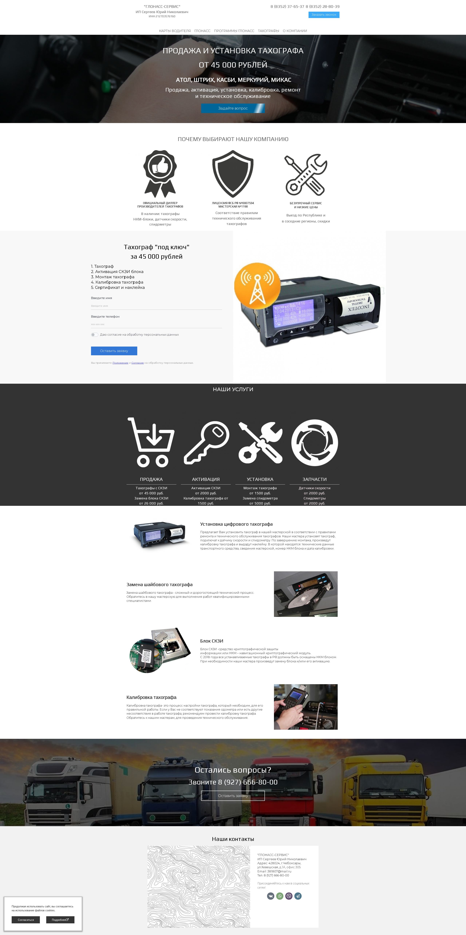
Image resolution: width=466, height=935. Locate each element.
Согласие (137, 362)
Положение (120, 362)
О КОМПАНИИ (295, 31)
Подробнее (59, 919)
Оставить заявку (114, 351)
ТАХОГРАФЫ (268, 31)
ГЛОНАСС (202, 31)
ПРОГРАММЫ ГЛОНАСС (234, 31)
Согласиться (26, 919)
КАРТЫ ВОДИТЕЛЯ (175, 31)
